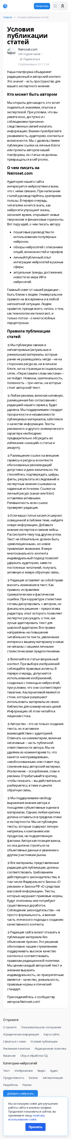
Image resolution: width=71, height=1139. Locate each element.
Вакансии (9, 1056)
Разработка (10, 1085)
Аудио (54, 1070)
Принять (35, 1127)
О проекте (9, 1027)
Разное (27, 1085)
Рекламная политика (16, 1048)
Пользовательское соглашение (41, 1027)
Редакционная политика (50, 1048)
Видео (41, 1070)
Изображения (24, 1070)
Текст (6, 1070)
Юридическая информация (21, 1034)
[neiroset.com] (5, 6)
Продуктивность (13, 1078)
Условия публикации (44, 1041)
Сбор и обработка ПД (34, 1056)
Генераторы (42, 6)
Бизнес (33, 1078)
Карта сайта (51, 1034)
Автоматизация (53, 1078)
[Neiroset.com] (11, 51)
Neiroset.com (27, 49)
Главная (7, 17)
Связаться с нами (14, 1041)
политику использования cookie (26, 1117)
